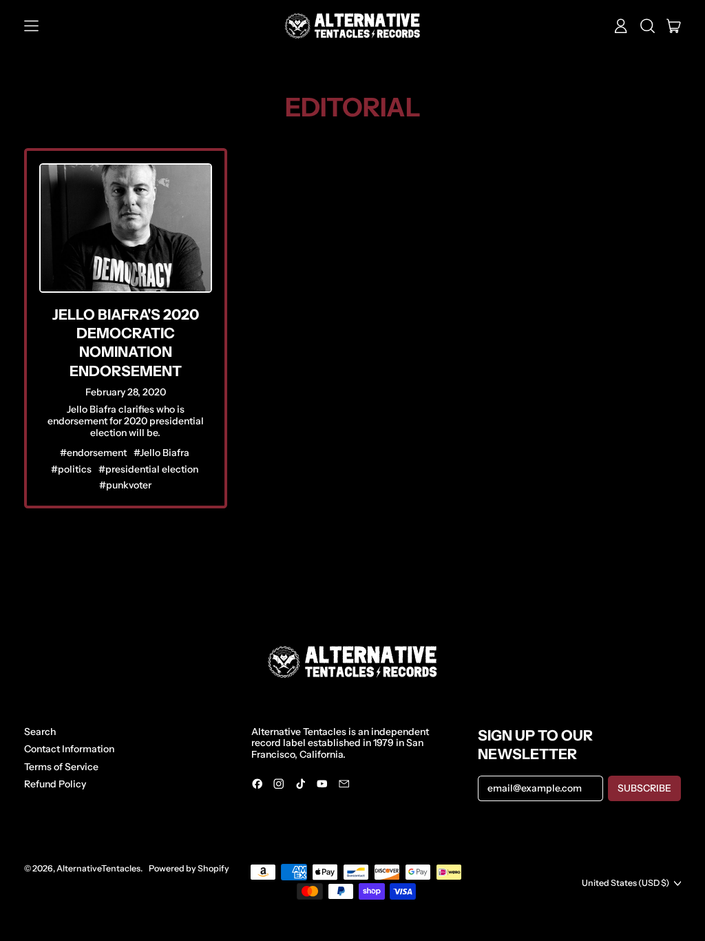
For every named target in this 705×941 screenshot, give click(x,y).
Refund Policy (55, 784)
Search (40, 731)
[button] (647, 26)
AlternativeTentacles (98, 868)
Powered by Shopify (189, 868)
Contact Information (69, 749)
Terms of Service (61, 767)
